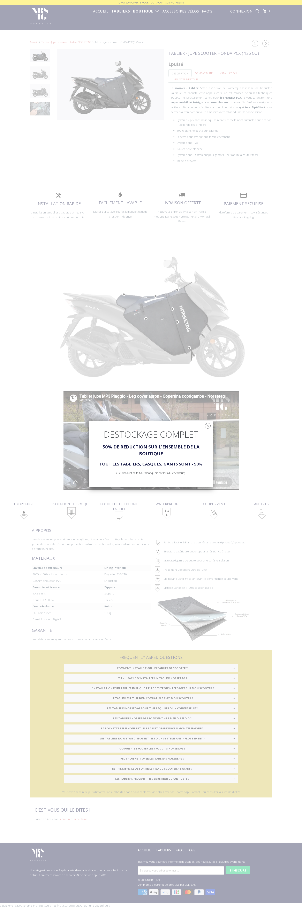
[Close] (208, 425)
